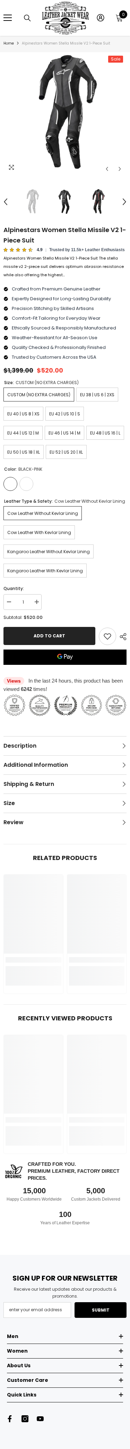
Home (8, 43)
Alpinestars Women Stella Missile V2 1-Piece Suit (64, 235)
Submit (101, 1310)
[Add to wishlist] (107, 636)
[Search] (27, 18)
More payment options (65, 669)
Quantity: (13, 588)
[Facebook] (9, 1418)
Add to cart (49, 636)
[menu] (7, 18)
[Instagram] (25, 1418)
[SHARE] (121, 636)
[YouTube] (40, 1418)
